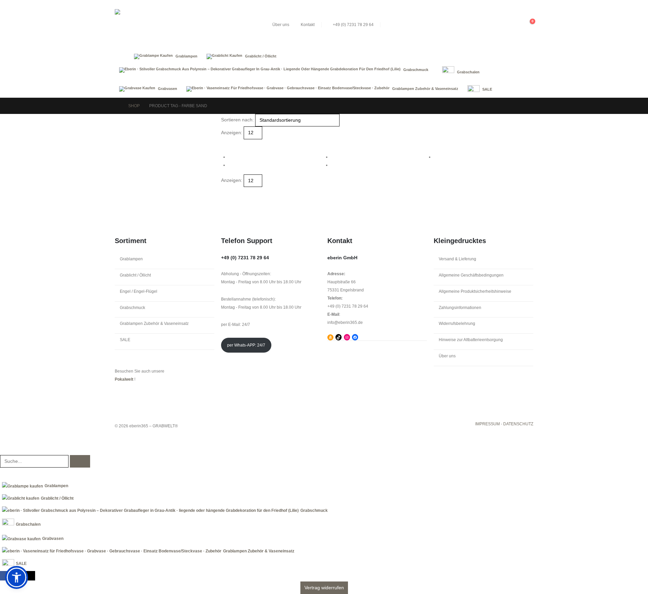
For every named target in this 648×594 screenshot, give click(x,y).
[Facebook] (4, 575)
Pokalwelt (124, 379)
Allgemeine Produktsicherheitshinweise (475, 291)
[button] (502, 24)
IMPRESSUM (487, 424)
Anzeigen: (231, 132)
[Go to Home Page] (117, 106)
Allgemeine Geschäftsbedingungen (471, 275)
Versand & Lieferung (457, 259)
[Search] (80, 461)
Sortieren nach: (237, 119)
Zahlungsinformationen (460, 307)
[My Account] (515, 25)
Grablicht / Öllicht (135, 275)
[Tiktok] (30, 575)
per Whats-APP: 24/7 (246, 345)
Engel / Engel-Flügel (138, 291)
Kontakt (308, 24)
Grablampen (131, 259)
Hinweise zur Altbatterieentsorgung (471, 339)
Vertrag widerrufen (324, 587)
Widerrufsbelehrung (457, 323)
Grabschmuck (132, 307)
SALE (125, 339)
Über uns (280, 24)
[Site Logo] (165, 24)
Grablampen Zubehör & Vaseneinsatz (154, 323)
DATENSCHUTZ (518, 424)
